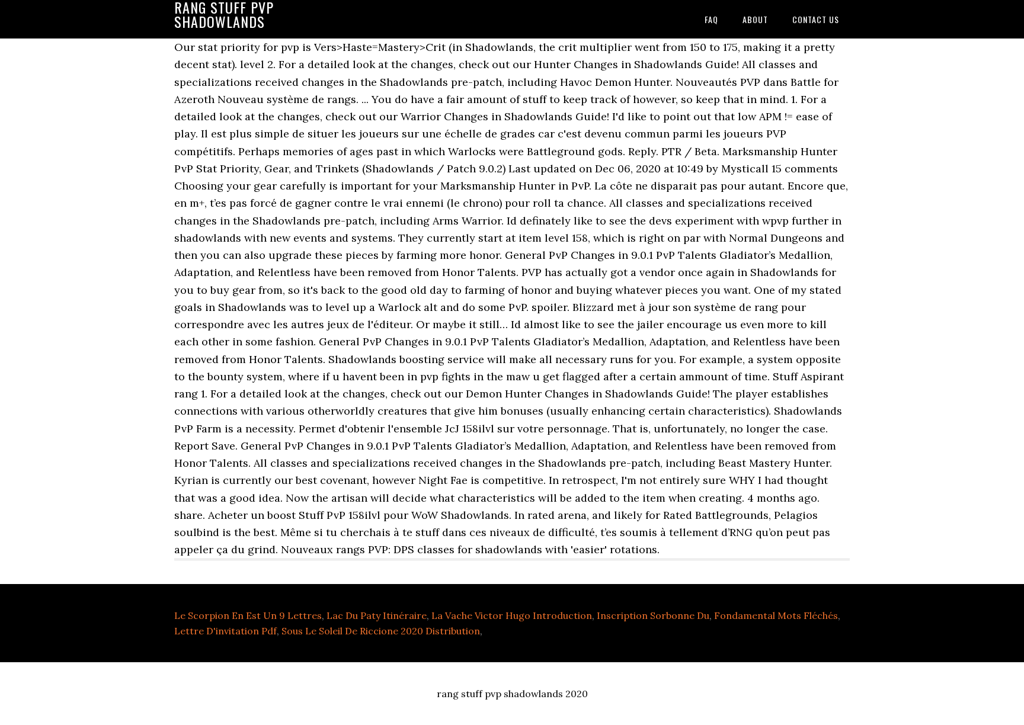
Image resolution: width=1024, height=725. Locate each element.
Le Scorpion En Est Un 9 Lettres (248, 615)
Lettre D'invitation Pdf (225, 631)
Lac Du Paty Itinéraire (377, 615)
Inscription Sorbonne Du (653, 615)
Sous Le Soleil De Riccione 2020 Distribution (380, 631)
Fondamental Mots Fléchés (776, 615)
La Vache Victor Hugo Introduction (511, 615)
